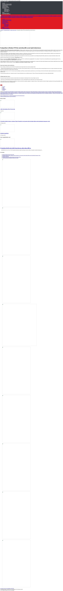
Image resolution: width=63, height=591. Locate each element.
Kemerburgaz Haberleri (5, 7)
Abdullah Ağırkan (6, 24)
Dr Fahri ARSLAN (7, 10)
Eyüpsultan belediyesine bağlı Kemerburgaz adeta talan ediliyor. (15, 148)
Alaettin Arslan (6, 9)
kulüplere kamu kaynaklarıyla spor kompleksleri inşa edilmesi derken (32, 93)
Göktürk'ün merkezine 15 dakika (50, 92)
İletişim (3, 12)
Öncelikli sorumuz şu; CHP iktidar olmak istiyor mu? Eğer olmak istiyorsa (12, 95)
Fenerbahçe (12, 92)
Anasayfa (3, 3)
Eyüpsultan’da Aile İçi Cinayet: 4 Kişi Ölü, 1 (8, 96)
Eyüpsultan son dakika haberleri (7, 4)
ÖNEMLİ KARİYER (4, 133)
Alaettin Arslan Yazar (13, 30)
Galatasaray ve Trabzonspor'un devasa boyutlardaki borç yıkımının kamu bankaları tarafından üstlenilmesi (29, 92)
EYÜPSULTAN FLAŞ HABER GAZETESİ (7, 588)
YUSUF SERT (6, 11)
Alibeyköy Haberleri (5, 6)
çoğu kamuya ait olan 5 (44, 91)
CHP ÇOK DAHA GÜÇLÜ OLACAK (7, 109)
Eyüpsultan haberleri (7, 30)
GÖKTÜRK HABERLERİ (6, 28)
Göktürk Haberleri (5, 5)
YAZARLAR (4, 8)
